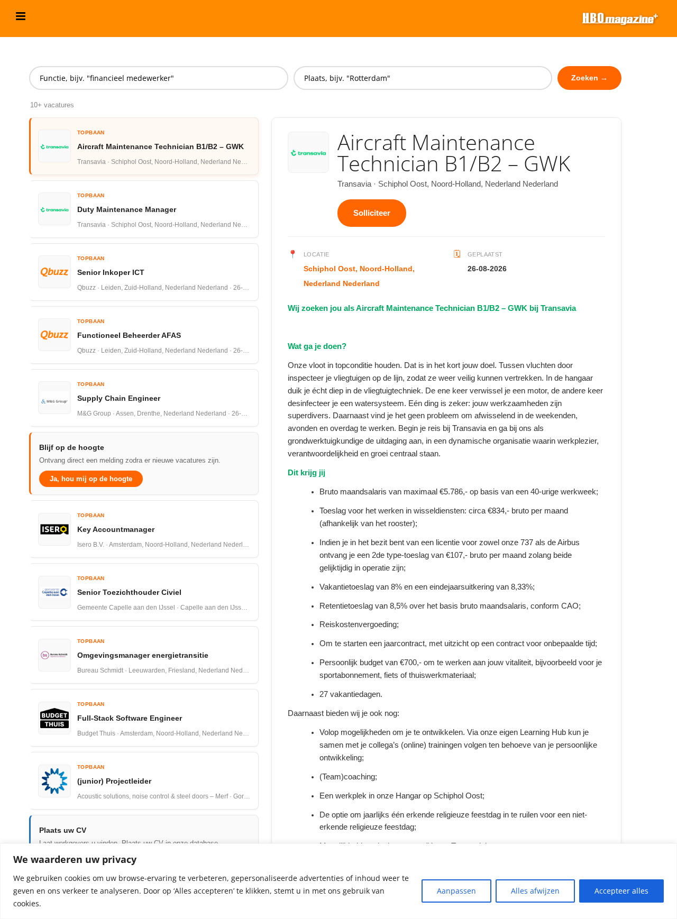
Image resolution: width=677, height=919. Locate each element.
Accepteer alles (621, 891)
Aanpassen (456, 891)
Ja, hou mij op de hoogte (91, 479)
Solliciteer (371, 212)
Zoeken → (589, 77)
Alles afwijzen (535, 891)
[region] (338, 881)
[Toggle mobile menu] (21, 16)
